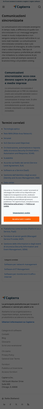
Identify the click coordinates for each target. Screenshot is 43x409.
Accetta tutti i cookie (21, 219)
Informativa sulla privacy (13, 204)
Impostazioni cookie (21, 213)
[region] (21, 204)
